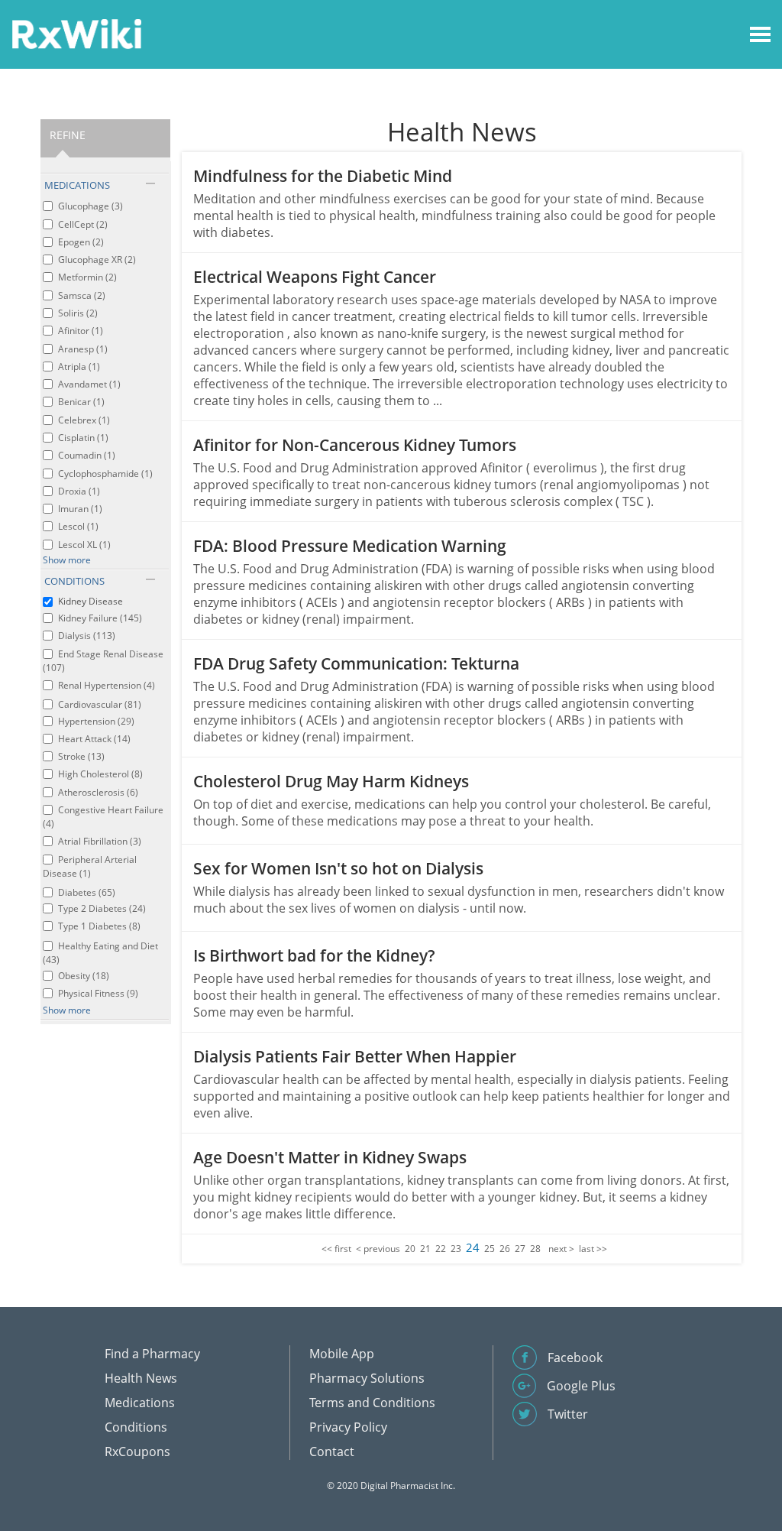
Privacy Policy (348, 1427)
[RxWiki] (76, 33)
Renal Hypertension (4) (106, 685)
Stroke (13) (81, 756)
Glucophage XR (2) (97, 259)
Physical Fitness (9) (98, 993)
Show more (67, 559)
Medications (140, 1402)
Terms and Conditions (372, 1402)
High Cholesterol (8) (100, 773)
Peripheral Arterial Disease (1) (90, 866)
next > (561, 1248)
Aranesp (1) (83, 348)
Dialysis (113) (86, 635)
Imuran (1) (80, 508)
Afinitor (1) (80, 330)
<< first (336, 1248)
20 (410, 1248)
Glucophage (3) (90, 205)
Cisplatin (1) (83, 437)
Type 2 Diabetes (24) (102, 908)
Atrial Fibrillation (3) (99, 841)
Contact (331, 1451)
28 (535, 1248)
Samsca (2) (81, 295)
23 (456, 1248)
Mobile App (341, 1353)
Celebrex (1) (84, 420)
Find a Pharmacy (152, 1353)
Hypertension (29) (96, 721)
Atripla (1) (79, 366)
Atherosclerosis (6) (98, 792)
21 (425, 1248)
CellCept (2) (83, 224)
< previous (378, 1248)
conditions (74, 581)
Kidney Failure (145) (100, 617)
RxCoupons (137, 1451)
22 (440, 1248)
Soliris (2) (78, 313)
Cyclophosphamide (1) (105, 473)
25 (489, 1248)
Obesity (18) (83, 975)
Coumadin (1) (86, 455)
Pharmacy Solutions (367, 1378)
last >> (593, 1248)
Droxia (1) (79, 491)
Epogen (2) (81, 241)
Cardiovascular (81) (99, 704)
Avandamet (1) (89, 384)
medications (77, 185)
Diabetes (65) (86, 892)
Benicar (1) (81, 401)
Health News (141, 1378)
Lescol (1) (78, 526)
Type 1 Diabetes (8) (99, 926)
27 (520, 1248)
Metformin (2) (87, 277)
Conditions (136, 1427)
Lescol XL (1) (84, 544)
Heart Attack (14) (94, 738)
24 (473, 1247)
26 (504, 1248)
